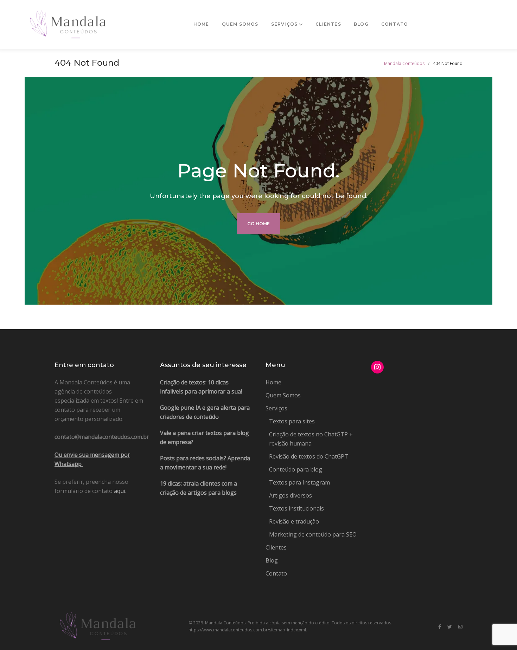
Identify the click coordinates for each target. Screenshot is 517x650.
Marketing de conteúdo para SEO (313, 534)
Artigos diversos (290, 495)
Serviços (284, 24)
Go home (258, 223)
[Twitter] (449, 627)
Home (201, 24)
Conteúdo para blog (295, 469)
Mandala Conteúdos (404, 63)
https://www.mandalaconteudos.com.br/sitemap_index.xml (247, 630)
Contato (394, 24)
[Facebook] (439, 627)
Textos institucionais (296, 508)
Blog (361, 24)
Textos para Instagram (299, 482)
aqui (119, 491)
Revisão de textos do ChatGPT (308, 456)
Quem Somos (240, 24)
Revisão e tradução (294, 521)
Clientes (328, 24)
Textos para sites (292, 421)
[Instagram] (460, 627)
